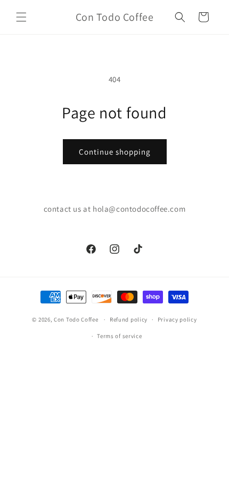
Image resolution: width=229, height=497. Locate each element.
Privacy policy (177, 319)
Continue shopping (115, 152)
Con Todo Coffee (76, 319)
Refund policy (129, 319)
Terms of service (119, 336)
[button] (21, 17)
